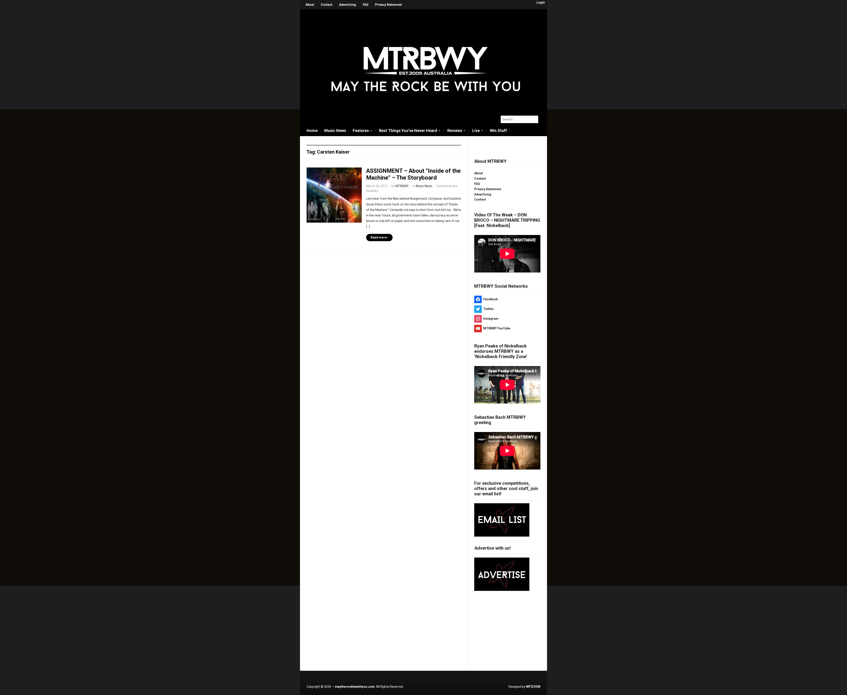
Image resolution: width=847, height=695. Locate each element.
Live (476, 130)
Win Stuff (498, 130)
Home (312, 130)
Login (540, 2)
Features (361, 130)
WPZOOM (533, 686)
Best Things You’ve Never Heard (408, 130)
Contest (480, 199)
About (309, 4)
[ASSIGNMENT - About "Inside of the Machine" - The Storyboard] (334, 195)
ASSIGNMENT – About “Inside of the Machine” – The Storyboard (413, 174)
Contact (326, 4)
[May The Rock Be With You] (425, 60)
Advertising (347, 4)
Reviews (454, 130)
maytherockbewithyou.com (355, 686)
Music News (335, 130)
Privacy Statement (388, 4)
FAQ (365, 4)
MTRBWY (402, 186)
